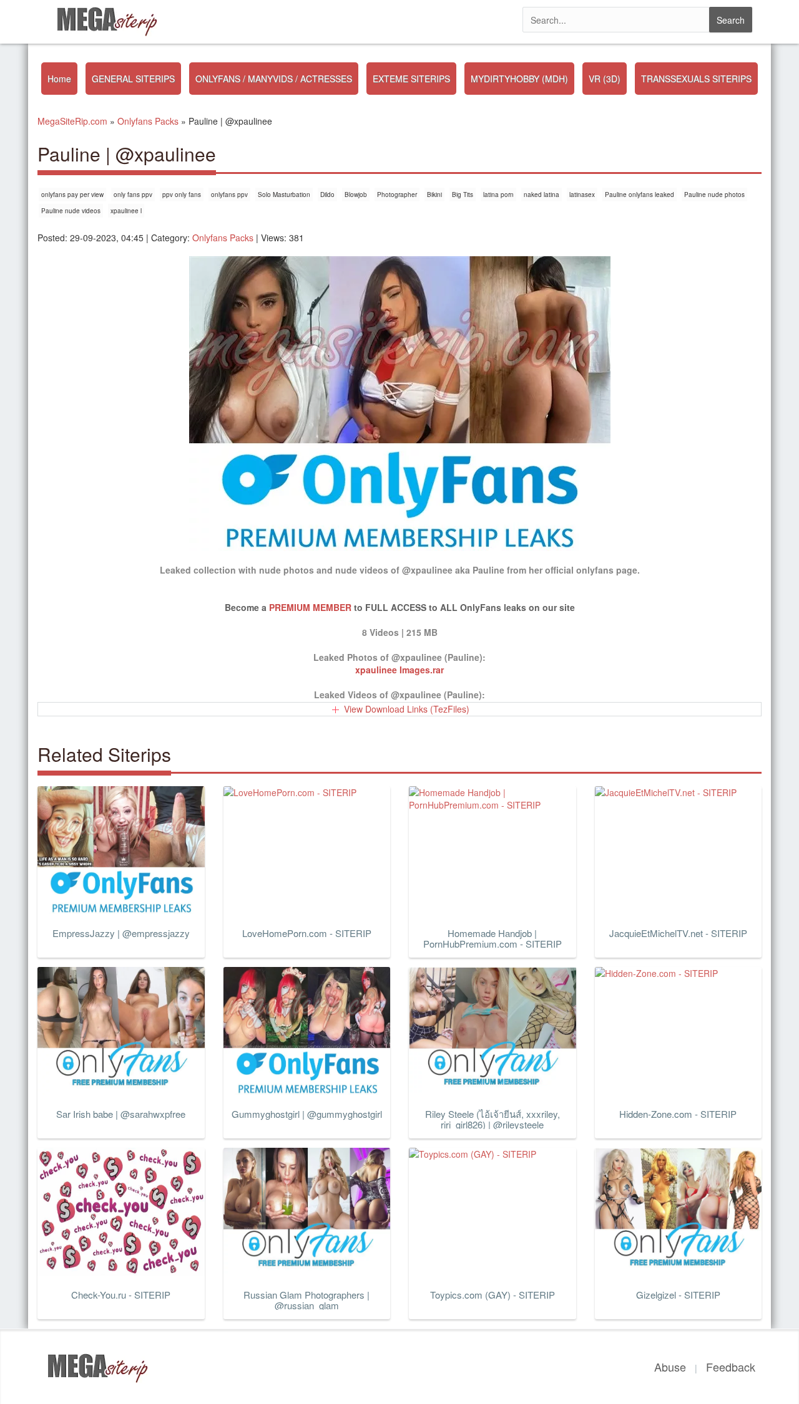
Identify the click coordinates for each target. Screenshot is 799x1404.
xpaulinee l (126, 210)
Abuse (670, 1366)
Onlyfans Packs (222, 237)
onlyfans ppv (229, 194)
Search (731, 20)
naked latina (541, 194)
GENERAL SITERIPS (133, 78)
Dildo (327, 194)
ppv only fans (181, 194)
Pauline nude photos (714, 194)
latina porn (498, 194)
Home (59, 78)
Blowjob (356, 194)
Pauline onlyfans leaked (639, 194)
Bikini (434, 194)
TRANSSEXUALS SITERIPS (696, 78)
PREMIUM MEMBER (310, 607)
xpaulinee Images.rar (399, 669)
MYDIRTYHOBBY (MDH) (519, 78)
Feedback (730, 1366)
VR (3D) (604, 78)
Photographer (397, 194)
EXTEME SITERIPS (411, 78)
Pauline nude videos (70, 210)
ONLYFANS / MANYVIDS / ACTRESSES (273, 78)
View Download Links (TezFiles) (406, 709)
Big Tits (462, 194)
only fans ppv (133, 194)
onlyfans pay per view (72, 194)
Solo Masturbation (284, 194)
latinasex (582, 194)
